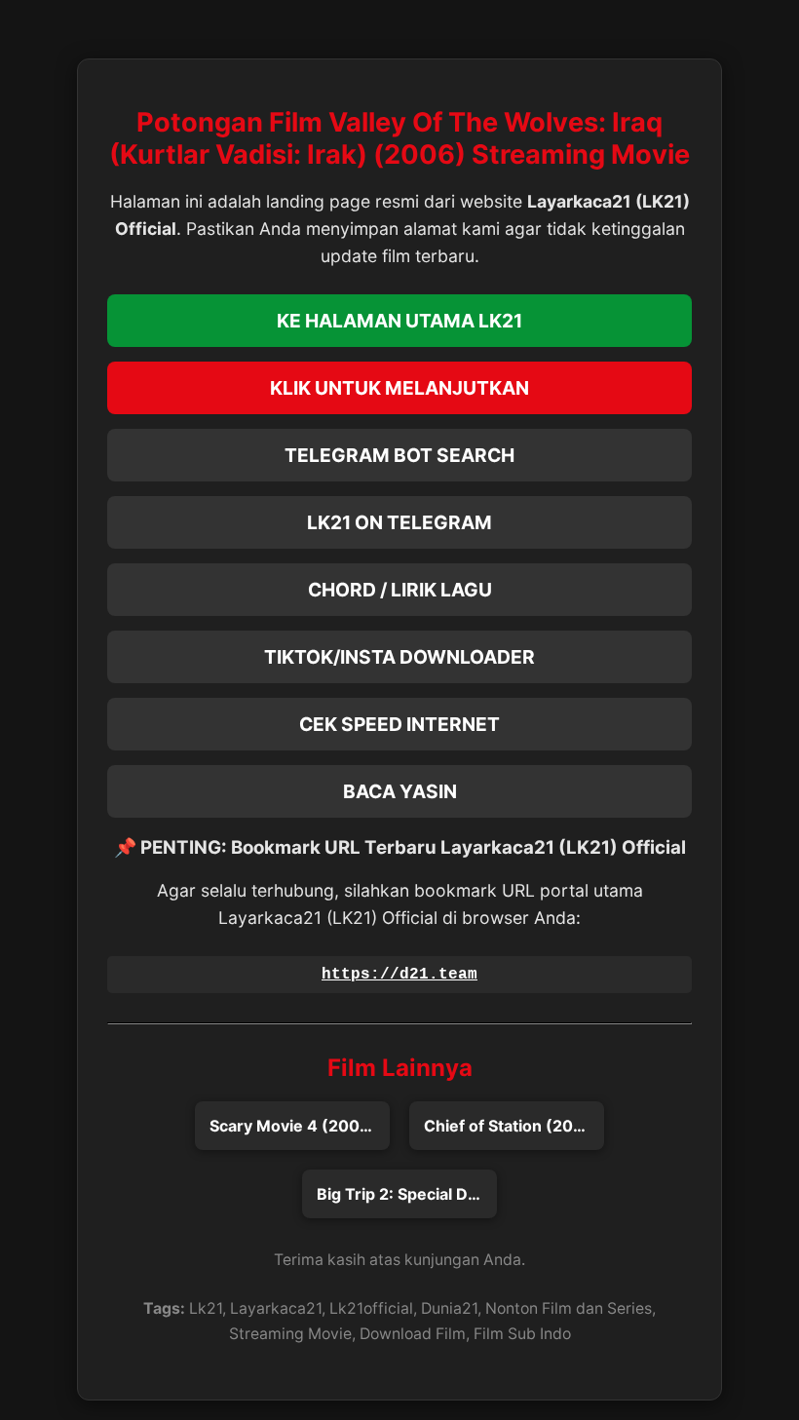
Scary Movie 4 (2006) (293, 1125)
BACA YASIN (400, 791)
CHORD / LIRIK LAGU (400, 589)
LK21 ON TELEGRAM (399, 522)
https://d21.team (399, 974)
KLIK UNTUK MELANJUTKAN (399, 388)
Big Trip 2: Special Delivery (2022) (407, 1194)
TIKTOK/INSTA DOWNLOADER (399, 657)
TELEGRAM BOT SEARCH (399, 455)
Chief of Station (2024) (512, 1125)
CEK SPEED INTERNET (399, 724)
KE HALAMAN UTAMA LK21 (399, 320)
